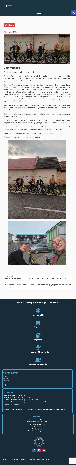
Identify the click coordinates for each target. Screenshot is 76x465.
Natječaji (5, 385)
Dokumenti (6, 383)
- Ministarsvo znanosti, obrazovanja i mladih (17, 398)
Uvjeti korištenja (23, 458)
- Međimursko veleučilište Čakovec (14, 395)
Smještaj (6, 379)
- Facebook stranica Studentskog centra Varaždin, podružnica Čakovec (26, 402)
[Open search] (72, 1)
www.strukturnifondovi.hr (11, 405)
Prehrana (6, 381)
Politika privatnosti (15, 458)
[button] (73, 12)
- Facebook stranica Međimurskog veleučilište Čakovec (21, 400)
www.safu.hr (7, 407)
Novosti (5, 376)
